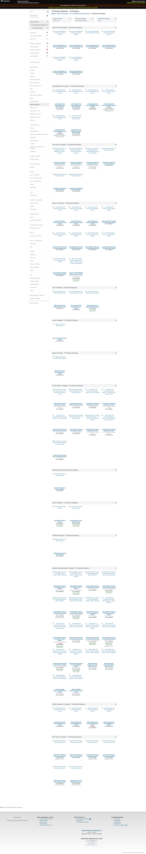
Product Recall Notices (45, 825)
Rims (31, 246)
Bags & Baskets (34, 67)
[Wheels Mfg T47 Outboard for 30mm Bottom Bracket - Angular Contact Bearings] (60, 656)
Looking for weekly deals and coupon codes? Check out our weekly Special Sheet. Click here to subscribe (73, 7)
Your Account (117, 822)
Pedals (31, 232)
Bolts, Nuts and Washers (36, 95)
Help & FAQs (117, 820)
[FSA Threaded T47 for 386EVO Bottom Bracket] (60, 298)
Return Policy (43, 823)
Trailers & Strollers (34, 281)
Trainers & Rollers (34, 284)
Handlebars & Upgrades (36, 200)
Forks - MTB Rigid (34, 175)
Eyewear (32, 167)
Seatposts (32, 254)
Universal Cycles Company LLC (91, 830)
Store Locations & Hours (36, 35)
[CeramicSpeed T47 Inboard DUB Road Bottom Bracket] (60, 122)
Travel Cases (33, 287)
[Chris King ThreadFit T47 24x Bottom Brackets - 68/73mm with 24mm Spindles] (76, 155)
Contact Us (33, 39)
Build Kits (32, 120)
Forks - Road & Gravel (35, 181)
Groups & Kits (33, 195)
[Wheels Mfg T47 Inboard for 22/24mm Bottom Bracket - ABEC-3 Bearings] (60, 578)
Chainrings (32, 137)
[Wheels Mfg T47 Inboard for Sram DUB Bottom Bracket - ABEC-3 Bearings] (92, 604)
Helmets (32, 206)
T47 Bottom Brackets (98, 13)
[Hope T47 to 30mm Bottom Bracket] (60, 330)
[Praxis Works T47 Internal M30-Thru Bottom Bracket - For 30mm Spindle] (60, 447)
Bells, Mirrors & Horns (35, 79)
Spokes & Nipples (34, 267)
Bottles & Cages (34, 101)
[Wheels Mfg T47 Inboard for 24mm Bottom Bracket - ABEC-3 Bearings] (92, 578)
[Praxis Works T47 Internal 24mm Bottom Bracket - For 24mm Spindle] (76, 422)
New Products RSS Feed (83, 819)
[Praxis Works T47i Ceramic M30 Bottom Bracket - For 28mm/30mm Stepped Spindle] (109, 422)
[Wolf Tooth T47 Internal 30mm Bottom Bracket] (60, 773)
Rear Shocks (33, 243)
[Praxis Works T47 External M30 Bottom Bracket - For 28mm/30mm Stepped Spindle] (109, 396)
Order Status (25, 2)
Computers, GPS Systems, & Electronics (37, 147)
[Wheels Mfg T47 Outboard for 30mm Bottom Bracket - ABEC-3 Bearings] (109, 630)
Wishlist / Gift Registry (35, 43)
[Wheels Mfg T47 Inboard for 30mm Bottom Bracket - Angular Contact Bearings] (76, 604)
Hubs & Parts (33, 209)
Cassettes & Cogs (34, 131)
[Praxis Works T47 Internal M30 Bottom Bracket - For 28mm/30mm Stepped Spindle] (92, 422)
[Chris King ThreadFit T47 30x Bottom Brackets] (109, 155)
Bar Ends (32, 70)
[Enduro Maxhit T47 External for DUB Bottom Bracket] (92, 213)
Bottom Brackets (35, 104)
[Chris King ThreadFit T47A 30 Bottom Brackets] (76, 181)
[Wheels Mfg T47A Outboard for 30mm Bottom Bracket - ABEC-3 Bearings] (109, 656)
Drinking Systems (34, 159)
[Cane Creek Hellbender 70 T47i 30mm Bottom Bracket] (60, 64)
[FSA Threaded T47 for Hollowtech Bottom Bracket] (76, 298)
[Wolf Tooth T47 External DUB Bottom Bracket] (92, 747)
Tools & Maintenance (35, 278)
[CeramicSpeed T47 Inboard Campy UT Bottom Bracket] (109, 96)
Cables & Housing (34, 125)
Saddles (32, 251)
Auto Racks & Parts (35, 62)
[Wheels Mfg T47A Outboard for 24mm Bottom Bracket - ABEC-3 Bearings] (92, 656)
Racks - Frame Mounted (36, 240)
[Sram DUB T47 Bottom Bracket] (60, 513)
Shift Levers (33, 257)
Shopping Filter (34, 15)
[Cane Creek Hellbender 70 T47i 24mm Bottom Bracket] (109, 38)
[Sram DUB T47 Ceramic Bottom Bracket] (76, 513)
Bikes (31, 89)
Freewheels (33, 187)
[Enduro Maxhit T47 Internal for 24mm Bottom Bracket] (109, 213)
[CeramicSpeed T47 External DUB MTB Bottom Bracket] (92, 96)
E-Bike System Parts (35, 164)
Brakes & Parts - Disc (35, 110)
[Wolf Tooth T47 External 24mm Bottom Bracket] (60, 747)
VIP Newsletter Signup (82, 822)
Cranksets (32, 151)
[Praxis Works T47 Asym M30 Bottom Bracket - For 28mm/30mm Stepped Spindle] (60, 396)
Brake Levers (33, 107)
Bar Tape (32, 73)
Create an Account (34, 2)
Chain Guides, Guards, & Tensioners (39, 134)
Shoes (31, 261)
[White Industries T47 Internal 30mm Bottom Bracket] (92, 714)
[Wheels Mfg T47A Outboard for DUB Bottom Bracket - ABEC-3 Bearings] (60, 682)
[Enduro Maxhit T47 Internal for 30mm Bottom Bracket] (60, 239)
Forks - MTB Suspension (36, 178)
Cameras (32, 128)
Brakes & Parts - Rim (35, 117)
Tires (31, 275)
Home (53, 13)
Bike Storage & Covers (35, 85)
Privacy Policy (43, 822)
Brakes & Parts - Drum (35, 114)
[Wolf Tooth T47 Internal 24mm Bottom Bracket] (109, 747)
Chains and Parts (34, 140)
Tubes (31, 290)
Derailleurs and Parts (35, 156)
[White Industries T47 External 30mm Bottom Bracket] (60, 714)
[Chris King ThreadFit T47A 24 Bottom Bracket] (60, 181)
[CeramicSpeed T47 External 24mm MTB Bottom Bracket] (60, 96)
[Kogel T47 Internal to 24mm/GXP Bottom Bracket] (60, 363)
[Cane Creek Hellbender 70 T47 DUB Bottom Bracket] (92, 38)
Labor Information (34, 303)
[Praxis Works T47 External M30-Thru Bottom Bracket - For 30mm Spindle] (60, 422)
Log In (19, 2)
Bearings (32, 76)
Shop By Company (34, 53)
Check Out (142, 1)
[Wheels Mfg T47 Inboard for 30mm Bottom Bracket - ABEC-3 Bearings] (60, 604)
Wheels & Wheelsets (35, 298)
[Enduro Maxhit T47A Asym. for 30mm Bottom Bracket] (109, 239)
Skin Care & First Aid (35, 264)
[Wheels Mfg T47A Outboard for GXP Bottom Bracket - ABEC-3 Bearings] (76, 682)
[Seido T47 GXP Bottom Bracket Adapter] (60, 480)
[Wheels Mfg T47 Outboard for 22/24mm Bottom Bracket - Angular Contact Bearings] (60, 630)
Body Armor (33, 92)
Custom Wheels (34, 56)
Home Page (33, 32)
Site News (79, 820)
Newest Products (34, 46)
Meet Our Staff (44, 820)
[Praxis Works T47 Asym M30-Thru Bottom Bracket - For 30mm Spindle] (76, 396)
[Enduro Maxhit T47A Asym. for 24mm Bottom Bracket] (92, 239)
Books (31, 98)
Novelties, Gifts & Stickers (36, 225)
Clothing (32, 143)
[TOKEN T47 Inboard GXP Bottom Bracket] (60, 546)
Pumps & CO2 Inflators (35, 236)
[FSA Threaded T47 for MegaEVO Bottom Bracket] (92, 298)
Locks (31, 217)
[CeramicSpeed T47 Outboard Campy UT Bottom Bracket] (76, 122)
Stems (31, 270)
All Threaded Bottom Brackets (80, 13)
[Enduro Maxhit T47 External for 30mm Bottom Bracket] (76, 213)
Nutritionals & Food (34, 228)
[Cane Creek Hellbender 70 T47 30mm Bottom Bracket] (76, 38)
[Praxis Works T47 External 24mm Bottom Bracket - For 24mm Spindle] (92, 396)
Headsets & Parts (34, 203)
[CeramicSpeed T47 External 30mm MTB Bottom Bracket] (76, 96)
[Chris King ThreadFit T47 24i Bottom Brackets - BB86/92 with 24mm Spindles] (60, 155)
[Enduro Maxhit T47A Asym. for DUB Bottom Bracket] (60, 265)
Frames (32, 184)
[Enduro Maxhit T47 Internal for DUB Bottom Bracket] (76, 239)
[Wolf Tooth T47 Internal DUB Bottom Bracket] (76, 773)
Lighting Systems (34, 214)
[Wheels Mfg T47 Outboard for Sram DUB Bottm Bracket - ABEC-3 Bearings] (76, 656)
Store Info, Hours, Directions (91, 844)
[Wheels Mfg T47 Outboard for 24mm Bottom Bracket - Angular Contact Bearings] (92, 630)
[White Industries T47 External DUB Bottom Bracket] (76, 714)
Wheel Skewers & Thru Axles (37, 295)
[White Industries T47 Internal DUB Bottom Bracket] (109, 714)
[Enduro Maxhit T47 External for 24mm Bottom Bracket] (60, 213)
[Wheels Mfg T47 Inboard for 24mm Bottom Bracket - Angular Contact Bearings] (109, 578)
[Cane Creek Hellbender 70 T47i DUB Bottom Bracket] (76, 64)
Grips (31, 192)
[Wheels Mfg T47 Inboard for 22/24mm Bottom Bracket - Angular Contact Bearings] (76, 578)
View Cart (136, 1)
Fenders (32, 171)
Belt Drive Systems (34, 82)
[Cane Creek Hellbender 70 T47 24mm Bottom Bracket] (60, 38)
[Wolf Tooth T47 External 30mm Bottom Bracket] (76, 747)
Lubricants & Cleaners (35, 220)
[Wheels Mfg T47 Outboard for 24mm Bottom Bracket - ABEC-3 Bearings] (76, 630)
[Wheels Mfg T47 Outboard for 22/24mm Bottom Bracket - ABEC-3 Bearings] (109, 604)
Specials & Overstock (35, 49)
